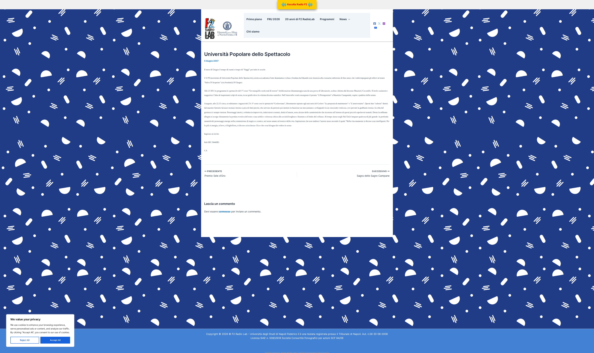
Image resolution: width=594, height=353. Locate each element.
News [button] (343, 19)
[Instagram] (384, 23)
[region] (40, 330)
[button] (348, 19)
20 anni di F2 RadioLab (300, 19)
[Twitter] (379, 23)
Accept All (55, 340)
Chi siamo (252, 31)
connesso (224, 211)
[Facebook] (374, 23)
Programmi (327, 19)
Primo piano (254, 19)
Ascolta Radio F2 (297, 4)
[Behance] (375, 27)
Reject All (24, 340)
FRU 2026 (273, 19)
